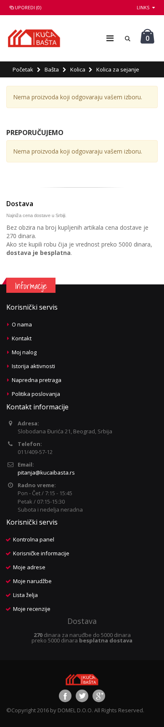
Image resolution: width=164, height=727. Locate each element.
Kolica (77, 69)
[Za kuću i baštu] (34, 38)
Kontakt (22, 338)
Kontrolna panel (33, 539)
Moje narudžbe (32, 581)
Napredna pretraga (36, 380)
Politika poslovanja (36, 394)
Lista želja (25, 595)
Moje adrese (29, 567)
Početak (23, 69)
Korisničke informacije (41, 553)
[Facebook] (65, 696)
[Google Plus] (99, 696)
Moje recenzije (31, 609)
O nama (22, 324)
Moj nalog (24, 352)
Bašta (52, 69)
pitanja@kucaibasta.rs (46, 472)
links (143, 7)
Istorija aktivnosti (33, 366)
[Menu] (110, 38)
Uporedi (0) (28, 7)
